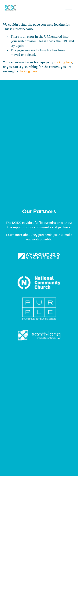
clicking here (63, 62)
